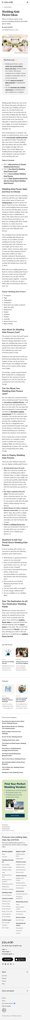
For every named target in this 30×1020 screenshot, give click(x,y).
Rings (3, 854)
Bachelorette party (21, 869)
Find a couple (5, 951)
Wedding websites (7, 869)
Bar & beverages (6, 916)
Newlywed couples (21, 911)
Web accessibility (6, 1006)
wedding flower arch (17, 524)
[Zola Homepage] (8, 2)
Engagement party (21, 864)
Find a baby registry (7, 954)
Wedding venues (6, 901)
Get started (8, 959)
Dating (17, 904)
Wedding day (5, 886)
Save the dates (6, 922)
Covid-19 (18, 933)
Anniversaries (19, 914)
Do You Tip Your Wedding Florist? (12, 737)
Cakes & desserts (6, 914)
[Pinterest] (5, 964)
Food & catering (6, 906)
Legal (3, 872)
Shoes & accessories (21, 885)
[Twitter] (8, 964)
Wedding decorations (7, 884)
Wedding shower (20, 867)
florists (16, 629)
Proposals (4, 856)
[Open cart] (27, 2)
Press (3, 983)
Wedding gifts (19, 858)
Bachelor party (20, 872)
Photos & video (6, 903)
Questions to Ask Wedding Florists (12, 772)
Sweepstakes (19, 928)
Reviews (4, 978)
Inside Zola (19, 930)
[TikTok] (13, 964)
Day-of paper (5, 927)
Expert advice (5, 824)
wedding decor (7, 202)
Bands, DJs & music (7, 911)
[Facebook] (3, 964)
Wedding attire (20, 888)
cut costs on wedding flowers (14, 402)
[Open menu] (3, 2)
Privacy (4, 998)
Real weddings (6, 864)
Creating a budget (7, 867)
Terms (3, 1000)
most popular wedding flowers (16, 137)
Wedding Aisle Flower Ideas (10, 740)
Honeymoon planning (21, 894)
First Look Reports (7, 895)
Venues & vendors (6, 826)
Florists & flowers (8, 7)
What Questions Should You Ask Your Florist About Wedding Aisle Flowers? (16, 181)
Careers (4, 981)
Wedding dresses (20, 882)
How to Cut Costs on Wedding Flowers (14, 759)
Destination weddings (7, 889)
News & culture (20, 920)
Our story (4, 975)
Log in (3, 949)
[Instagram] (11, 964)
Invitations (4, 925)
